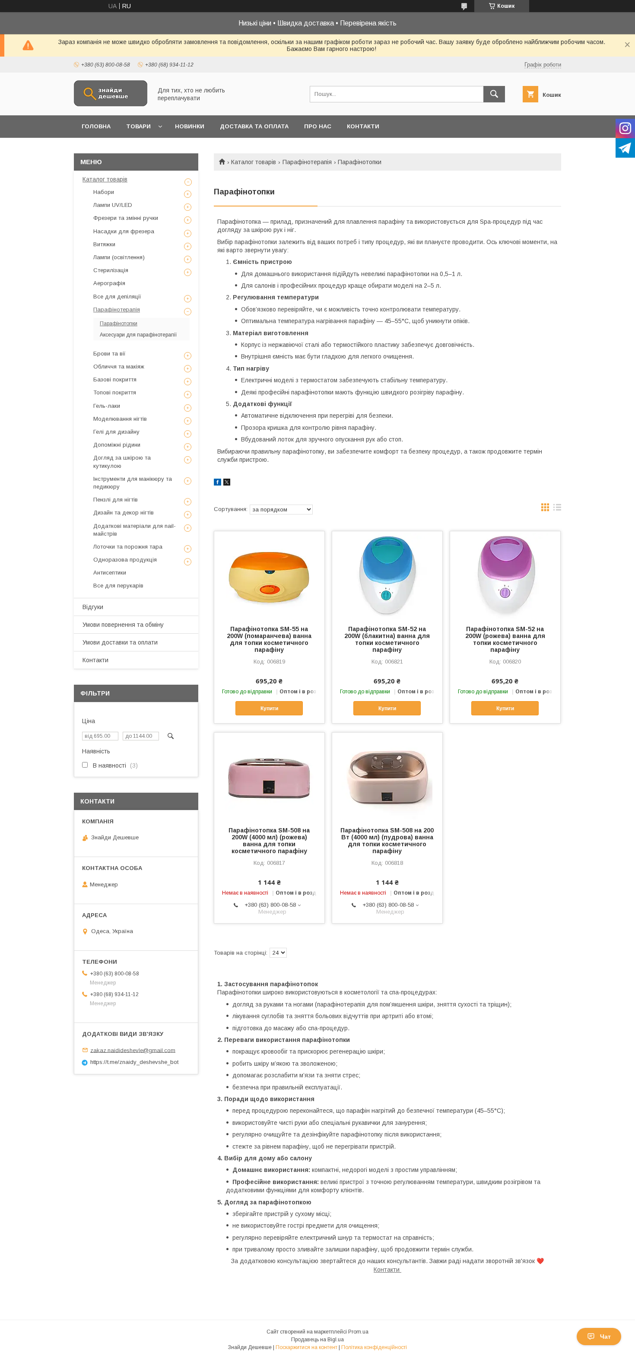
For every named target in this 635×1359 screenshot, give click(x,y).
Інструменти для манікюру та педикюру (132, 483)
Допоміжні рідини (116, 444)
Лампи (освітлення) (119, 257)
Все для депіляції (117, 296)
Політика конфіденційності (374, 1347)
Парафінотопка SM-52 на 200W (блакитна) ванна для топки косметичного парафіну (387, 639)
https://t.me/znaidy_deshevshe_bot (134, 1062)
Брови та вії (109, 353)
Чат (605, 1336)
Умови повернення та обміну (123, 624)
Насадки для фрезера (123, 231)
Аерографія (109, 283)
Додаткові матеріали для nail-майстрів (134, 530)
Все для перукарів (118, 585)
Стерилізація (110, 270)
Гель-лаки (106, 406)
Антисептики (109, 572)
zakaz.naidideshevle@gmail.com (132, 1050)
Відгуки (93, 606)
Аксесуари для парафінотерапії (138, 335)
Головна (96, 126)
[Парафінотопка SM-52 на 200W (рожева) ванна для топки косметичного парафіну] (505, 574)
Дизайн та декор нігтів (123, 512)
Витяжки (104, 244)
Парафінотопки (118, 324)
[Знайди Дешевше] (110, 104)
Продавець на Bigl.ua (317, 1340)
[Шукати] (494, 94)
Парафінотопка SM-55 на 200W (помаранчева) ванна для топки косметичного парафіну (269, 639)
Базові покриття (115, 379)
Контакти (363, 126)
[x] (226, 483)
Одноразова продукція (125, 559)
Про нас (317, 126)
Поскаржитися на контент (306, 1347)
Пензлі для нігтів (115, 499)
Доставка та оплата (254, 126)
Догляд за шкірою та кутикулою (122, 461)
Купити (269, 708)
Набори (103, 192)
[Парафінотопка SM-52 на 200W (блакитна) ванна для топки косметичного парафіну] (387, 574)
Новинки (189, 126)
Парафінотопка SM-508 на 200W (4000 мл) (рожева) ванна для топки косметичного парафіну (269, 840)
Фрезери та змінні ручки (125, 218)
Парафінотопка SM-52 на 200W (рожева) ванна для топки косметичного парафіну (505, 639)
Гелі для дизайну (116, 432)
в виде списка (557, 509)
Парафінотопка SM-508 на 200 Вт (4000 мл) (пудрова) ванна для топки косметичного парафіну (387, 840)
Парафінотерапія (307, 162)
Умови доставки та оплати (120, 642)
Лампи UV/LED (112, 205)
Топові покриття (114, 392)
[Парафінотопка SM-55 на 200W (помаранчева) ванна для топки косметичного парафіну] (269, 574)
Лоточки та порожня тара (127, 546)
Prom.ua (358, 1332)
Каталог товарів (253, 162)
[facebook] (217, 483)
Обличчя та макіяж (118, 366)
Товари (138, 126)
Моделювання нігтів (120, 419)
